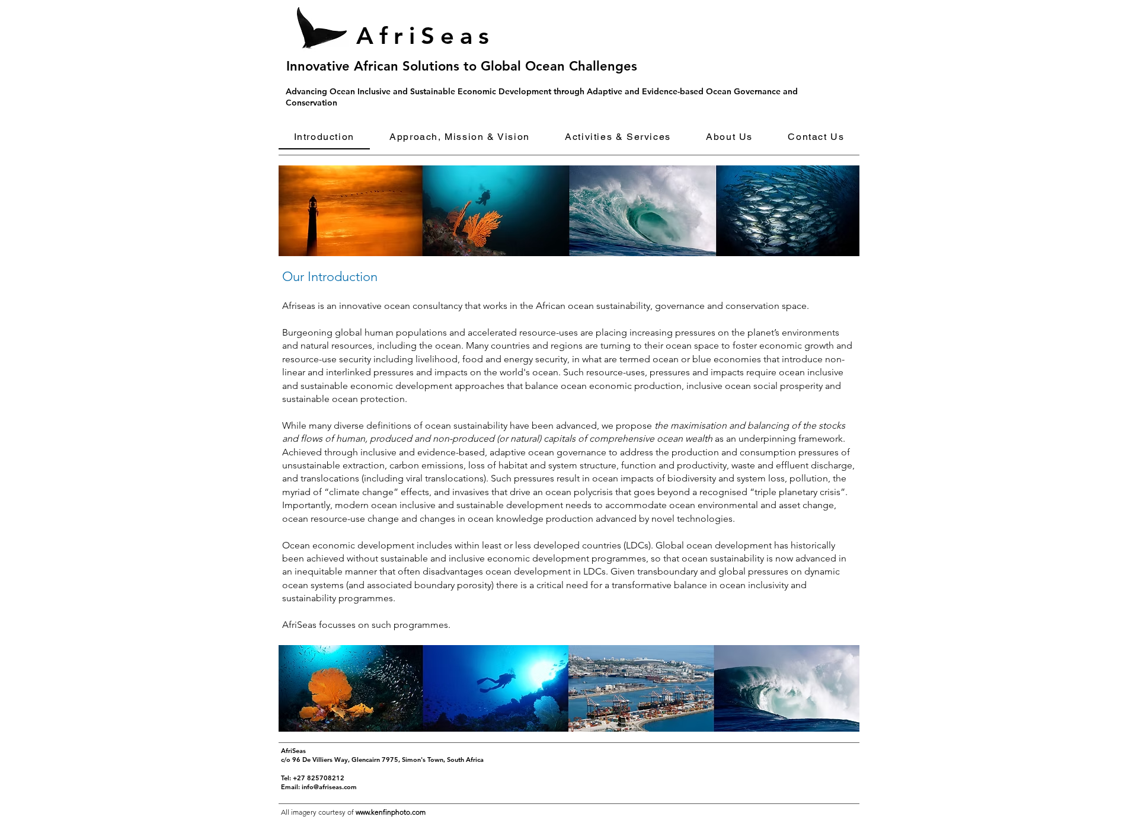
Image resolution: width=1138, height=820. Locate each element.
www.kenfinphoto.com (391, 812)
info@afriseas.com (329, 787)
